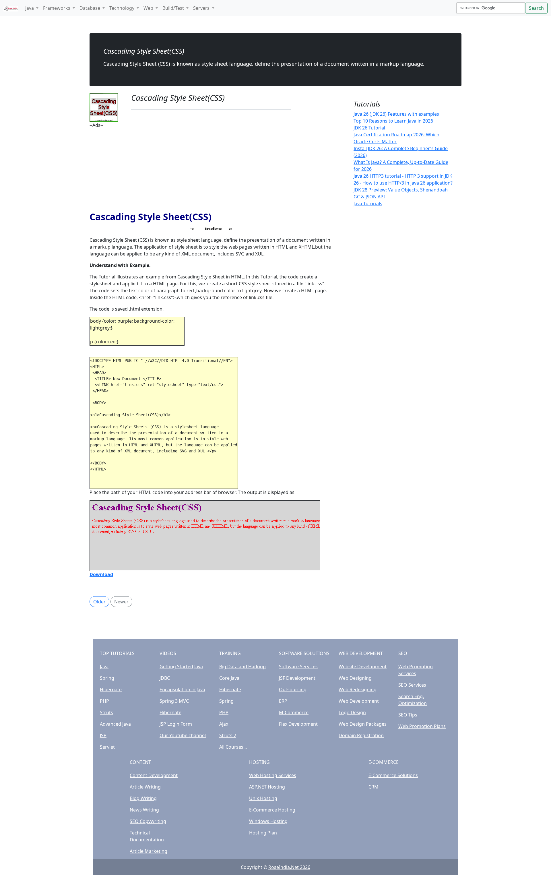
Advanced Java (115, 724)
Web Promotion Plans (422, 726)
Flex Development (298, 724)
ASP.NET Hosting (267, 787)
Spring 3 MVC (174, 701)
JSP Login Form (176, 724)
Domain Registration (361, 735)
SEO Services (412, 685)
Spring (107, 678)
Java (104, 666)
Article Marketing (148, 851)
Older (99, 602)
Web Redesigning (358, 689)
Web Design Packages (363, 724)
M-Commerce (294, 712)
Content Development (154, 775)
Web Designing (355, 678)
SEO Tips (407, 715)
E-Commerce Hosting (272, 810)
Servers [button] (202, 8)
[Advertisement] (211, 169)
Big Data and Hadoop (242, 666)
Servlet (107, 747)
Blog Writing (143, 798)
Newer (121, 602)
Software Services (298, 666)
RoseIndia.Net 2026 (289, 867)
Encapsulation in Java (182, 689)
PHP (104, 701)
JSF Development (297, 678)
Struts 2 (227, 735)
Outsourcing (292, 689)
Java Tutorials (368, 203)
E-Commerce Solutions (393, 775)
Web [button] (148, 8)
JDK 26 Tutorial (369, 128)
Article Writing (145, 787)
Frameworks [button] (57, 8)
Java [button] (30, 8)
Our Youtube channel (183, 735)
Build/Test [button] (173, 8)
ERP (283, 701)
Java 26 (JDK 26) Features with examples (396, 114)
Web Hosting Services (272, 775)
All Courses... (233, 747)
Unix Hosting (263, 798)
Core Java (229, 678)
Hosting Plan (263, 833)
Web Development (359, 701)
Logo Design (352, 712)
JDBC (165, 678)
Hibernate (111, 689)
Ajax (223, 724)
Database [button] (90, 8)
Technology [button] (122, 8)
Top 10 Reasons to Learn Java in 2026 (393, 121)
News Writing (144, 810)
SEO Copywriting (148, 821)
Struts (106, 712)
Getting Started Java (181, 666)
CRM (373, 787)
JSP (103, 735)
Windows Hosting (268, 821)
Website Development (363, 666)
